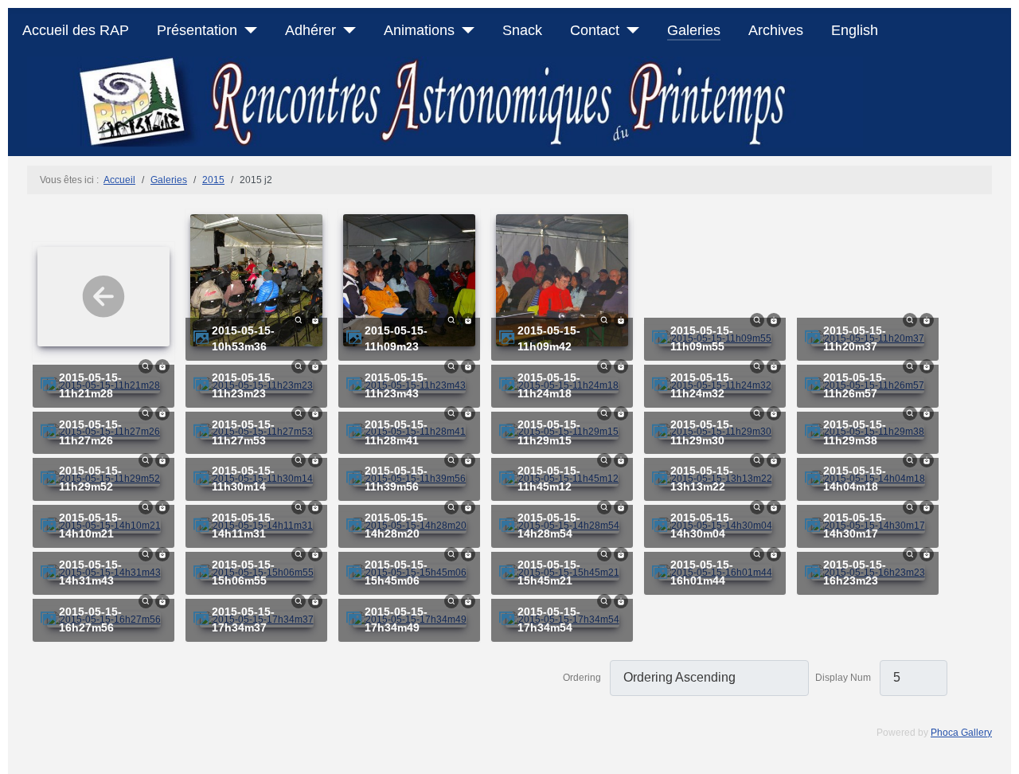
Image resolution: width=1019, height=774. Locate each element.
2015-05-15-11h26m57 (854, 386)
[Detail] (298, 319)
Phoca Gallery (961, 732)
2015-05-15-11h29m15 (548, 433)
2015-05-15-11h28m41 (396, 433)
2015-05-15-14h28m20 (396, 526)
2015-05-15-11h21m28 (90, 386)
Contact (594, 30)
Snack (522, 30)
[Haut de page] (1000, 755)
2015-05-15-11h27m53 (243, 433)
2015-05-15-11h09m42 (548, 339)
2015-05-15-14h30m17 (854, 526)
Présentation (197, 30)
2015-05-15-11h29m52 (90, 479)
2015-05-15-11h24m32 (701, 386)
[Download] (315, 319)
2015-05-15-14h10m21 (90, 526)
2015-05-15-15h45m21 (548, 573)
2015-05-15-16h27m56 (90, 620)
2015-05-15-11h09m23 (396, 339)
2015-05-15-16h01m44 (701, 573)
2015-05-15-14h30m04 (701, 526)
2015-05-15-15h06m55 (243, 573)
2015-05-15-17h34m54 (548, 620)
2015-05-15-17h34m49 (396, 620)
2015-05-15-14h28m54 (548, 526)
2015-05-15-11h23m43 (396, 386)
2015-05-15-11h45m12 (548, 479)
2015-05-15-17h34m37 (243, 620)
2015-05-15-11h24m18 (548, 386)
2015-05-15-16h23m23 (854, 573)
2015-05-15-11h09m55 (701, 339)
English (854, 30)
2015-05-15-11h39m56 (396, 479)
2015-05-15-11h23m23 (243, 386)
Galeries (693, 30)
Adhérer (310, 30)
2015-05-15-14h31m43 (90, 573)
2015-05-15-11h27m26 (90, 433)
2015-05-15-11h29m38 (854, 433)
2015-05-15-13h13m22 (701, 479)
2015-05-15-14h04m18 (854, 479)
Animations (419, 30)
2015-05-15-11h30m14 (243, 479)
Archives (775, 30)
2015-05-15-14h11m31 (243, 526)
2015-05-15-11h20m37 (854, 339)
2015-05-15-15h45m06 (396, 573)
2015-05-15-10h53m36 (243, 339)
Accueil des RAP (75, 30)
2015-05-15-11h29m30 (701, 433)
